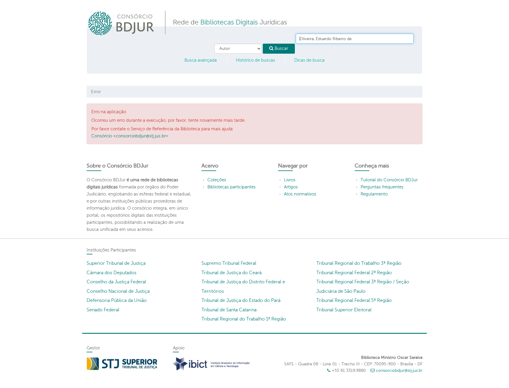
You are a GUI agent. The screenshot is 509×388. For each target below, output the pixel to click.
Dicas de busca (309, 60)
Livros (289, 179)
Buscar (280, 48)
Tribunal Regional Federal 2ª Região (354, 272)
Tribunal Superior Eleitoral (343, 310)
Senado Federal (103, 310)
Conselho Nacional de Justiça (118, 291)
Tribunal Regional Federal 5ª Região (354, 300)
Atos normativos (300, 194)
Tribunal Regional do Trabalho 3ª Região (358, 263)
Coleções (216, 179)
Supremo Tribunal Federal (228, 263)
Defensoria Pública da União (117, 300)
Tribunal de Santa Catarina (229, 310)
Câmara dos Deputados (111, 272)
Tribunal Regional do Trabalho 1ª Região (243, 319)
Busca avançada (200, 60)
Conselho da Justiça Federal (116, 282)
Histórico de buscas (255, 60)
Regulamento (374, 194)
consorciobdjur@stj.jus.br (399, 370)
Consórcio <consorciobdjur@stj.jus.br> (129, 136)
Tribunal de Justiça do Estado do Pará (240, 300)
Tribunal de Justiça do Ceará (231, 272)
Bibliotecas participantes (231, 187)
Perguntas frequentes (382, 187)
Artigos (291, 187)
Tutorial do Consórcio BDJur (389, 179)
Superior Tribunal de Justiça (116, 263)
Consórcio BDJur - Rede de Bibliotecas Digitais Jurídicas (121, 23)
